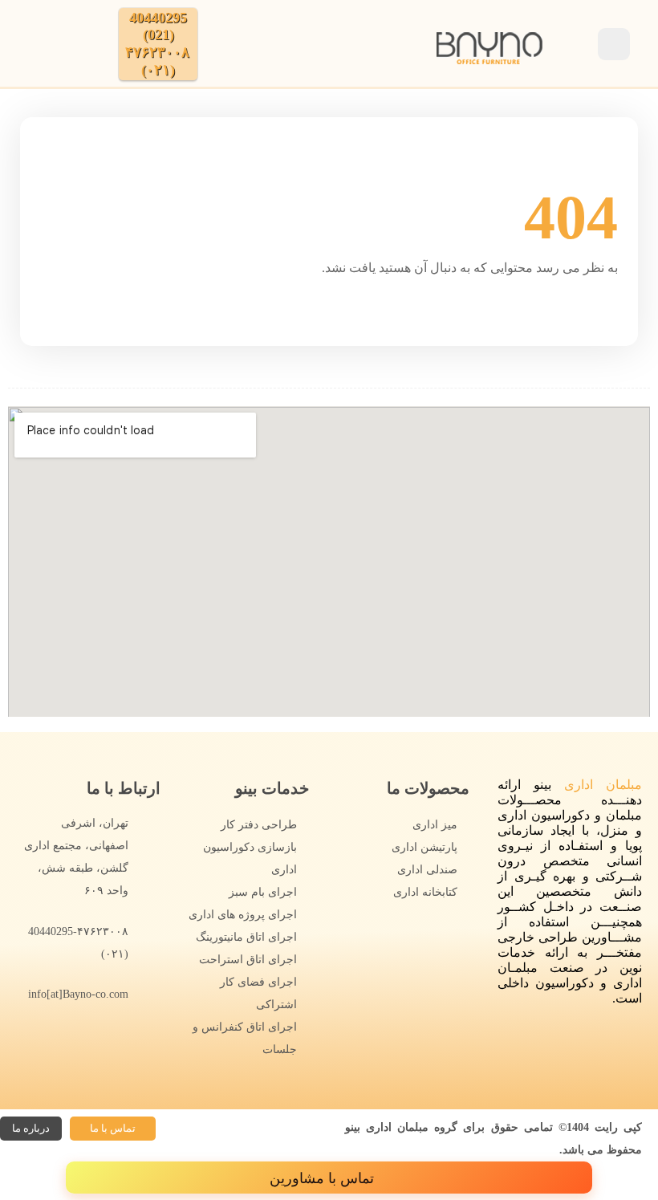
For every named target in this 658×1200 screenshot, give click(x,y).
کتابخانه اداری (425, 892)
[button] (113, 1129)
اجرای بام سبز (263, 892)
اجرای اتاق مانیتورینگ (246, 937)
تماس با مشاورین (324, 1178)
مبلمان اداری (603, 784)
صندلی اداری (427, 870)
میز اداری (434, 825)
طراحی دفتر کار (259, 825)
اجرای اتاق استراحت (248, 960)
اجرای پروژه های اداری (243, 915)
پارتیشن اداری (424, 847)
